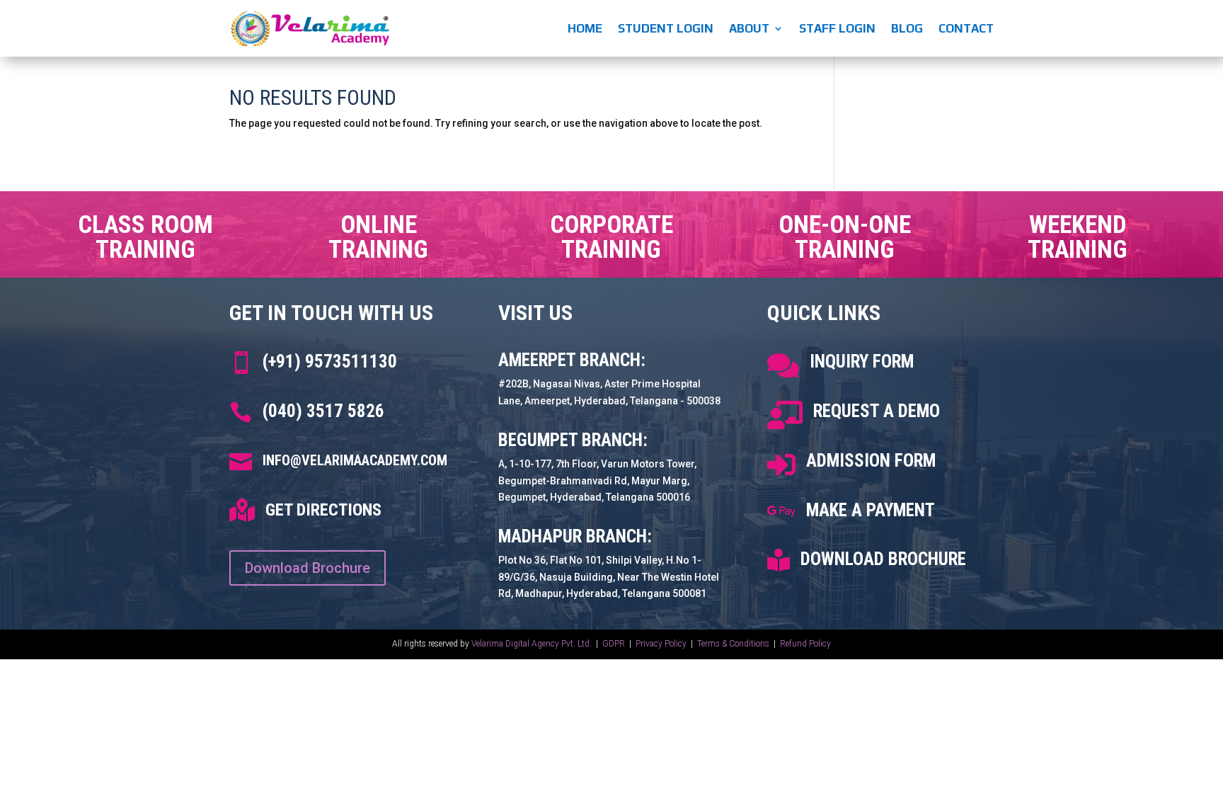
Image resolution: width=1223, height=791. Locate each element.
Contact (966, 28)
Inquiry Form (862, 361)
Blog (907, 28)
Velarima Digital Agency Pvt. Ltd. (531, 644)
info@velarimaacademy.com (355, 460)
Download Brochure (307, 567)
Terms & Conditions (733, 644)
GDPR (613, 644)
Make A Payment (870, 510)
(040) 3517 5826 (323, 411)
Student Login (665, 28)
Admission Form (871, 460)
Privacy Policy (662, 644)
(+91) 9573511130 (330, 361)
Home (585, 28)
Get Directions (323, 510)
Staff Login (837, 28)
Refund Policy (805, 644)
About (749, 28)
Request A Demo (876, 411)
